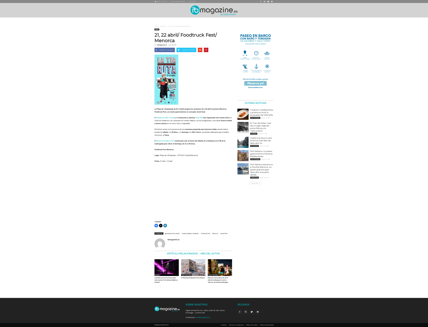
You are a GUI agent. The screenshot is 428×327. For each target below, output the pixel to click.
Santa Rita (199, 118)
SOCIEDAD (254, 133)
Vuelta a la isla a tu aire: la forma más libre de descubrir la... (261, 140)
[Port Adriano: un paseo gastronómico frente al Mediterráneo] (243, 155)
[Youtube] (272, 1)
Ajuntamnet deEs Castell (165, 118)
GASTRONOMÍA (255, 118)
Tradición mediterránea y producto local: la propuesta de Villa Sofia (261, 112)
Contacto (224, 325)
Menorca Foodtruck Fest (165, 141)
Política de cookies (252, 325)
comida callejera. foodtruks (190, 233)
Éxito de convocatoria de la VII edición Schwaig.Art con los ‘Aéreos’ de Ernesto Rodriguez (218, 280)
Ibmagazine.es (162, 45)
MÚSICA (157, 275)
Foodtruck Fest (205, 233)
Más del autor (210, 253)
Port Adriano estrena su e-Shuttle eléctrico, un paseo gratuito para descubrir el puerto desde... (261, 169)
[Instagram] (264, 1)
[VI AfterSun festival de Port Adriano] (193, 267)
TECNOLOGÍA (254, 177)
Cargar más (254, 183)
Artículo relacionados (182, 253)
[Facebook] (260, 1)
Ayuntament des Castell (172, 233)
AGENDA (162, 26)
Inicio (156, 26)
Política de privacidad (267, 325)
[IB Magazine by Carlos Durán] (214, 10)
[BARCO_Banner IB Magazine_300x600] (255, 95)
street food (223, 233)
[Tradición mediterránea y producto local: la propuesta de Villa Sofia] (243, 114)
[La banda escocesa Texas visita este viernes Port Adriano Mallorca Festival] (166, 267)
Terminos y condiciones (236, 325)
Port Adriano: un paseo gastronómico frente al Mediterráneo (261, 153)
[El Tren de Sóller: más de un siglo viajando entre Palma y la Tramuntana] (243, 127)
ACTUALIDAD (254, 146)
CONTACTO (192, 1)
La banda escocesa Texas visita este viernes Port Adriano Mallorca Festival (166, 280)
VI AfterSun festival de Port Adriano (193, 278)
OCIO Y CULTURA (186, 275)
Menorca (215, 233)
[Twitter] (268, 1)
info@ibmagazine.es (203, 317)
